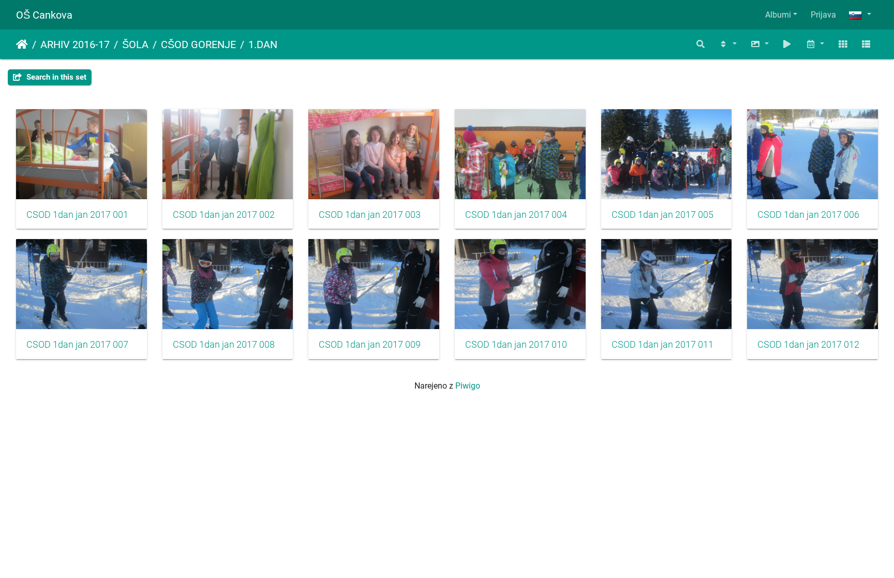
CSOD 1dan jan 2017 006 (808, 215)
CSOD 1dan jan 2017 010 (516, 344)
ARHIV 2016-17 (75, 44)
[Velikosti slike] (759, 44)
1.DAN (262, 44)
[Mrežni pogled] (843, 44)
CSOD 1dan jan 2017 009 (370, 344)
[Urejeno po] (727, 44)
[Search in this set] (701, 44)
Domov (22, 44)
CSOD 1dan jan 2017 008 (224, 344)
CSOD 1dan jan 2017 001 (77, 215)
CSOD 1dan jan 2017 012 (808, 344)
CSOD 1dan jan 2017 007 (77, 344)
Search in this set (55, 77)
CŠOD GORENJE (198, 44)
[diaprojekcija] (787, 44)
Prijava (823, 15)
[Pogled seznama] (866, 44)
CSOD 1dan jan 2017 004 (516, 215)
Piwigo (467, 386)
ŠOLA (135, 44)
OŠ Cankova (44, 15)
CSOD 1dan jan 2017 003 (370, 215)
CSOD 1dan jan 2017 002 (224, 215)
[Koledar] (815, 44)
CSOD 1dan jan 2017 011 (662, 344)
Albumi (778, 15)
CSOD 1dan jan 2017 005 (662, 215)
